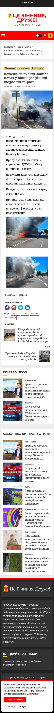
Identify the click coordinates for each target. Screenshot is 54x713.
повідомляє (23, 160)
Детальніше (33, 693)
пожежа (34, 314)
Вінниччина (10, 68)
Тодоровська (13, 87)
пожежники (10, 318)
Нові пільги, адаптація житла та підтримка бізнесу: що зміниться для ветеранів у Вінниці (37, 542)
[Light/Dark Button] (39, 35)
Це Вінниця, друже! (29, 18)
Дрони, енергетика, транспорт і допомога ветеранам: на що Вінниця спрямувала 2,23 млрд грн (38, 392)
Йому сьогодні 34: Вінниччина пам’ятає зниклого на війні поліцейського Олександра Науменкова (38, 498)
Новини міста (23, 68)
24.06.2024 (30, 87)
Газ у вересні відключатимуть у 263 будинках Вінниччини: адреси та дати (37, 413)
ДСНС (25, 314)
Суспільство (37, 68)
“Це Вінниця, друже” (23, 677)
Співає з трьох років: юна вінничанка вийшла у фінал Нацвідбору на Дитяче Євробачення (37, 520)
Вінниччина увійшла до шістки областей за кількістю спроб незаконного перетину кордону (38, 565)
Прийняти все (15, 700)
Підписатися (50, 35)
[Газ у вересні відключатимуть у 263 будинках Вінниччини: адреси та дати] (12, 411)
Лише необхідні (16, 707)
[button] (3, 35)
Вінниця (15, 314)
